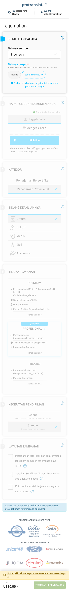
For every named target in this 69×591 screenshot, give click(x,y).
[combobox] (34, 54)
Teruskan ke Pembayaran (50, 585)
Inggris (14, 74)
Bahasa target (17, 64)
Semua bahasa (32, 74)
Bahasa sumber (18, 48)
